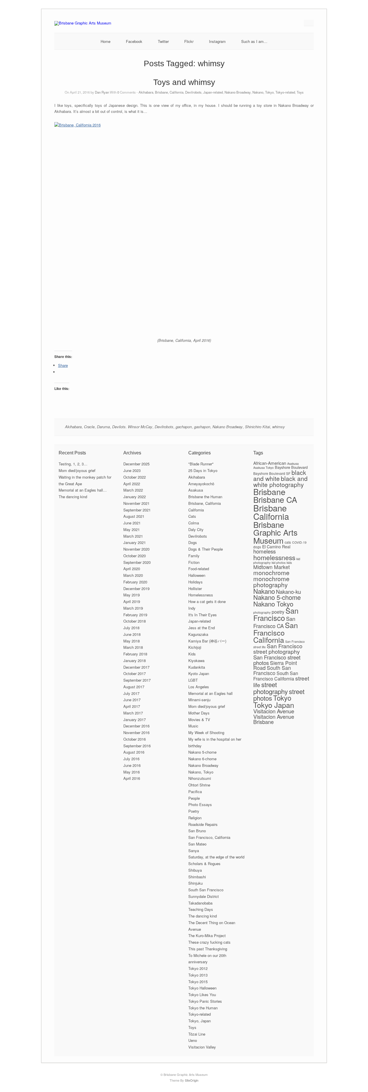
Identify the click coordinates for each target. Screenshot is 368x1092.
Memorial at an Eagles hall (210, 693)
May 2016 (131, 772)
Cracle (89, 426)
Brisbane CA (275, 499)
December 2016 (136, 726)
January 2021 (134, 542)
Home (105, 41)
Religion (195, 817)
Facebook (134, 41)
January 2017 (134, 719)
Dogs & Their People (205, 549)
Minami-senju (199, 699)
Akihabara (146, 92)
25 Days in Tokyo (202, 470)
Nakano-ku (288, 591)
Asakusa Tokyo (263, 467)
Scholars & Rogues (204, 863)
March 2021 (133, 536)
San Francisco (275, 614)
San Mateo (197, 844)
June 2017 (132, 699)
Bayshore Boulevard (291, 467)
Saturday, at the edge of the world (216, 857)
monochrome (271, 572)
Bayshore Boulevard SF (271, 473)
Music (193, 726)
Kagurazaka (198, 634)
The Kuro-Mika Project (207, 935)
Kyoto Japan (198, 673)
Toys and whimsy (184, 82)
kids (289, 562)
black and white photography (280, 481)
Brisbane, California (169, 92)
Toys (300, 92)
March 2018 (133, 647)
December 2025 (136, 464)
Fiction (194, 562)
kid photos (278, 562)
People (194, 798)
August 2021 (133, 516)
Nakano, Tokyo (263, 92)
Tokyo (282, 698)
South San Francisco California (275, 676)
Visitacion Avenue (273, 711)
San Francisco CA (274, 622)
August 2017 (133, 686)
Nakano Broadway (238, 92)
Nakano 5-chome (202, 752)
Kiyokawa (196, 660)
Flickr (188, 41)
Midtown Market (271, 566)
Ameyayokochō (201, 483)
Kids (192, 654)
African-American (269, 463)
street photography (270, 687)
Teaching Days (200, 909)
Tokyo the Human (203, 1008)
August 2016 (133, 752)
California (196, 510)
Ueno (192, 1040)
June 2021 (132, 523)
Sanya (193, 850)
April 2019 (131, 601)
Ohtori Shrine (199, 785)
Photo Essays (200, 804)
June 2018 (132, 634)
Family (194, 555)
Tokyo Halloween (202, 988)
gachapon (184, 426)
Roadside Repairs (203, 824)
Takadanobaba (200, 903)
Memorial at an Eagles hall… (83, 490)
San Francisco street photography (277, 648)
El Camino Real (276, 546)
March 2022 (133, 490)
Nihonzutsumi (199, 778)
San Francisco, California (209, 837)
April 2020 (131, 568)
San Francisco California (275, 632)
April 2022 (131, 483)
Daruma (103, 426)
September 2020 (137, 562)
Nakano (264, 591)
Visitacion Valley (202, 1047)
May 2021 (131, 529)
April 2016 (131, 778)
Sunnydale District (203, 896)
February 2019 (135, 614)
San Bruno (197, 830)
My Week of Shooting (206, 732)
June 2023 (132, 470)
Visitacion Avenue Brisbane (273, 719)
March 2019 (133, 608)
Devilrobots (193, 92)
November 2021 (136, 503)
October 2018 (134, 621)
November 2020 (136, 549)
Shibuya (195, 870)
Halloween (196, 575)
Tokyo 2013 (198, 975)
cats (288, 542)
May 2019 (131, 595)
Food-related (198, 568)
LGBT (193, 680)
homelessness (274, 557)
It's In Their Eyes (202, 614)
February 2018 (135, 654)
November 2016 (136, 732)
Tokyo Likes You (202, 994)
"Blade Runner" (201, 464)
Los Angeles (198, 686)
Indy (191, 608)
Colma (193, 523)
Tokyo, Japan (199, 1020)
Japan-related (213, 92)
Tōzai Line (196, 1034)
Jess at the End (201, 627)
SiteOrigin (191, 1080)
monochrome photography (271, 581)
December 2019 (136, 588)
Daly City (196, 529)
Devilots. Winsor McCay (132, 426)
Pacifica (195, 791)
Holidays (195, 582)
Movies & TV (199, 719)
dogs (257, 546)
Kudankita (196, 667)
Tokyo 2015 (198, 981)
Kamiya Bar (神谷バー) (207, 641)
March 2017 (133, 713)
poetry (278, 611)
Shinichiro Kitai (257, 426)
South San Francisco (205, 889)
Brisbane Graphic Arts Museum (275, 532)
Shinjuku (195, 883)
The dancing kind (73, 496)
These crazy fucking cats (209, 942)
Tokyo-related (285, 92)
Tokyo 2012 (198, 968)
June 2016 (132, 765)
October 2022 (134, 477)
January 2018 (134, 660)
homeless (264, 551)
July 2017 (131, 693)
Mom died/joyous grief (77, 470)
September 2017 (137, 680)
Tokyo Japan (273, 704)
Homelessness (200, 595)
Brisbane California (271, 512)
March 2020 (133, 575)
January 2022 (134, 496)
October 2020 (134, 555)
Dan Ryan (102, 92)
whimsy (278, 426)
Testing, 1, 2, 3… (73, 464)
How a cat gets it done (207, 601)
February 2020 (135, 582)
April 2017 (131, 706)
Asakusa (195, 490)
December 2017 (136, 667)
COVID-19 (299, 542)
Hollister (195, 588)
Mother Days (199, 713)
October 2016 (134, 739)
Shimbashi (197, 876)
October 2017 (134, 673)
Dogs (192, 542)
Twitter (163, 41)
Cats (192, 516)
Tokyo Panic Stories (205, 1001)
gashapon (202, 426)
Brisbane (269, 491)
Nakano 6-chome (202, 758)
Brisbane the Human (205, 496)
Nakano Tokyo (273, 603)
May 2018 (131, 641)
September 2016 (137, 745)
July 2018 (131, 627)
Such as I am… (254, 41)
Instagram (217, 41)
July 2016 (131, 758)
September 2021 (137, 510)
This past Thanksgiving (207, 948)
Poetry (193, 811)
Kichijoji (194, 647)
